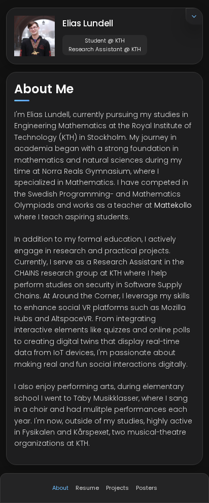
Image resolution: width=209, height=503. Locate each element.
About (60, 488)
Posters (146, 488)
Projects (117, 488)
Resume (87, 488)
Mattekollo (173, 205)
